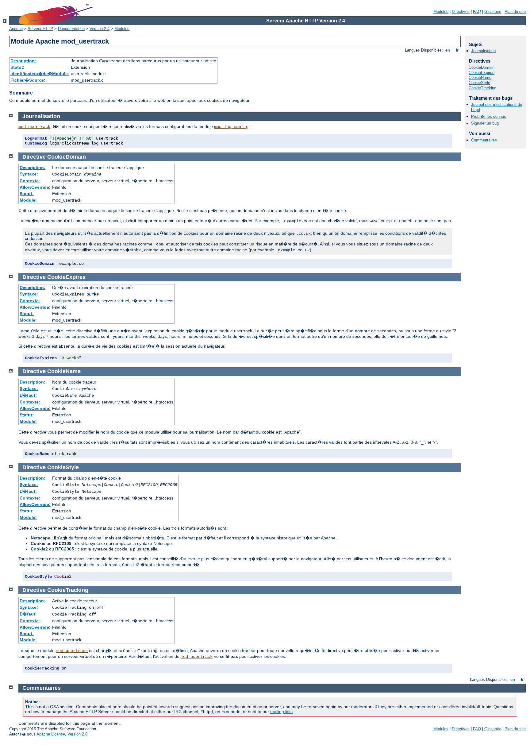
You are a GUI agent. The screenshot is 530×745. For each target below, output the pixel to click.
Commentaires (484, 140)
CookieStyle (479, 82)
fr (457, 50)
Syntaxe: (29, 174)
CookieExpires (481, 72)
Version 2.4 (99, 28)
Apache (16, 28)
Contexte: (30, 180)
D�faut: (28, 395)
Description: (23, 60)
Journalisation (483, 50)
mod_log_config (231, 126)
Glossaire (492, 11)
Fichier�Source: (27, 80)
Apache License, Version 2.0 (61, 734)
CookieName (480, 77)
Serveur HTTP (40, 28)
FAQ (477, 11)
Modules (440, 11)
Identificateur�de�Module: (39, 73)
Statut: (17, 67)
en (447, 50)
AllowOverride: (35, 187)
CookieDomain (481, 67)
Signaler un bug (485, 123)
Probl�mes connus (488, 116)
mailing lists (281, 711)
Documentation (71, 28)
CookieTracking (482, 88)
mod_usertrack (34, 126)
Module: (28, 200)
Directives (461, 11)
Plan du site (515, 11)
